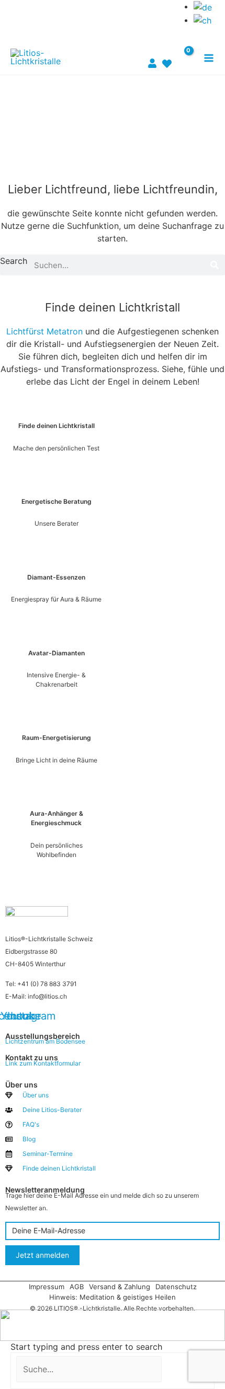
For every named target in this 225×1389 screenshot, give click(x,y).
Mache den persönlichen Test (56, 448)
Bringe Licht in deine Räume (56, 760)
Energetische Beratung (56, 501)
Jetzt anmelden (42, 1255)
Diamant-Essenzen (56, 577)
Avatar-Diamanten (56, 653)
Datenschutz (176, 1286)
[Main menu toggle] (209, 58)
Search (13, 261)
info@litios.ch (47, 996)
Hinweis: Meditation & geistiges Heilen (112, 1297)
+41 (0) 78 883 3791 (47, 984)
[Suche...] (90, 1369)
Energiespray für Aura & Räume (56, 599)
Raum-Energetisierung (56, 738)
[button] (158, 19)
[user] (152, 57)
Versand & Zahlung (119, 1286)
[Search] (214, 264)
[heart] (167, 57)
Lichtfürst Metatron (44, 331)
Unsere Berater (56, 523)
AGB (77, 1286)
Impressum (46, 1286)
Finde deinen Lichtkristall (56, 426)
